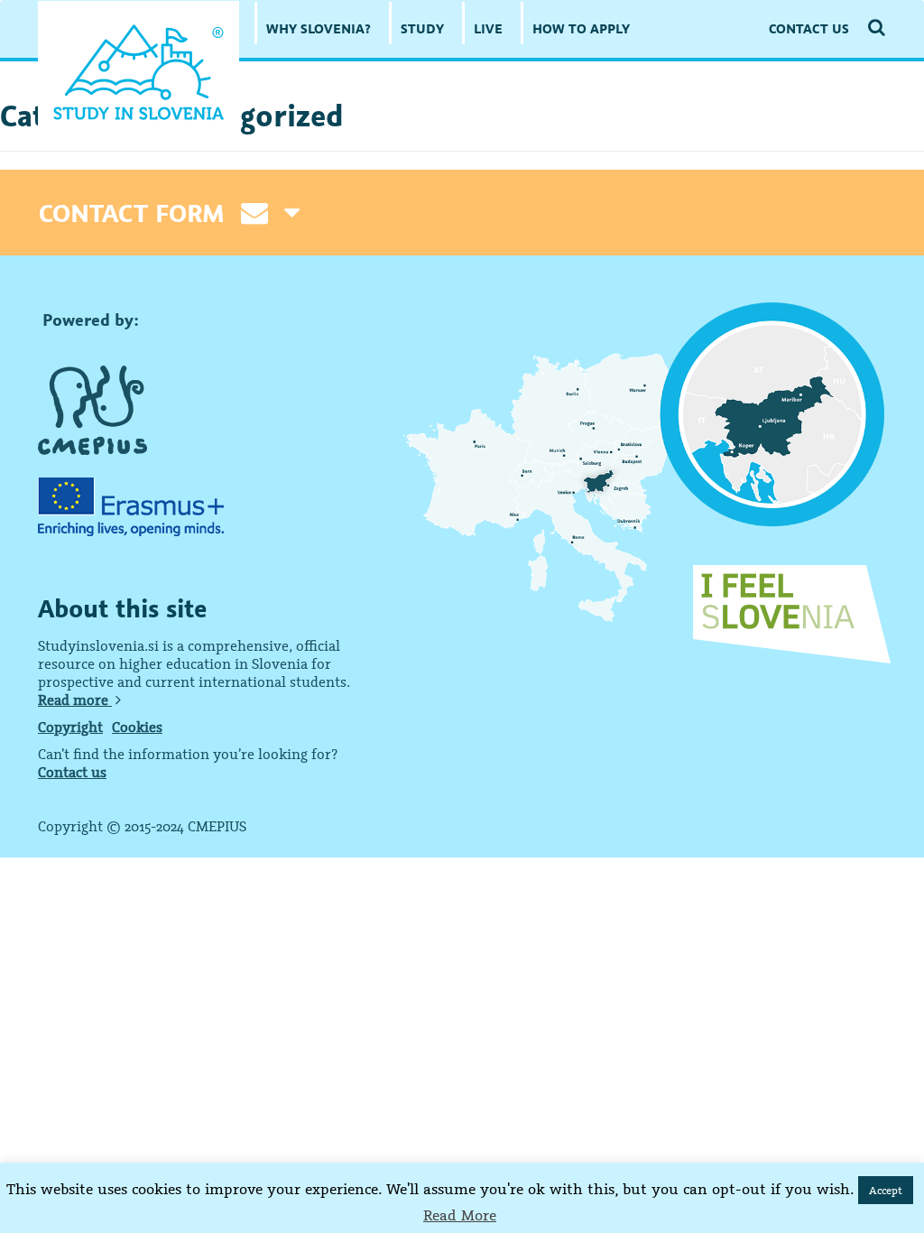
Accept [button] (885, 1190)
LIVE (488, 28)
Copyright (70, 727)
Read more (75, 700)
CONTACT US (809, 28)
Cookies (137, 727)
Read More (459, 1215)
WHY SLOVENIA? (318, 28)
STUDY (422, 28)
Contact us (72, 772)
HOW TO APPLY (581, 28)
